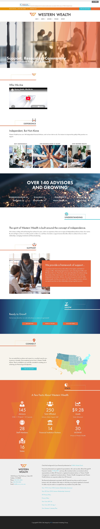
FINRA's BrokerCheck (77, 465)
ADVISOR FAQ (29, 323)
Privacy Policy (45, 498)
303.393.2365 (17, 482)
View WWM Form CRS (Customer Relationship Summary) (57, 488)
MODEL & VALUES (50, 323)
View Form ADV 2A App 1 (49, 505)
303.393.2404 (22, 8)
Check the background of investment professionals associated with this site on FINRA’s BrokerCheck (51, 6)
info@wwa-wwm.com (20, 484)
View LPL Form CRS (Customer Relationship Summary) (56, 491)
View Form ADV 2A (47, 501)
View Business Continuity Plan (49, 508)
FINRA (54, 471)
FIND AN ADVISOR (85, 8)
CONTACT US (33, 8)
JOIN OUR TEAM (70, 323)
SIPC (58, 471)
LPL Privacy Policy (46, 495)
